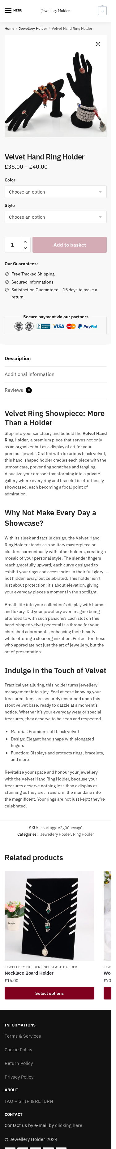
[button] (98, 44)
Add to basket (70, 245)
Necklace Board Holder (29, 973)
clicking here (68, 1125)
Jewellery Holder (33, 28)
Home (10, 28)
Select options (49, 993)
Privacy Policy (19, 1077)
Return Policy (19, 1063)
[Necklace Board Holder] (49, 916)
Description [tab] (18, 358)
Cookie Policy (18, 1050)
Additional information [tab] (29, 374)
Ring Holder (83, 834)
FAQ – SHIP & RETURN (29, 1101)
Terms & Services (23, 1036)
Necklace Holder (61, 967)
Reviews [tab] (17, 390)
